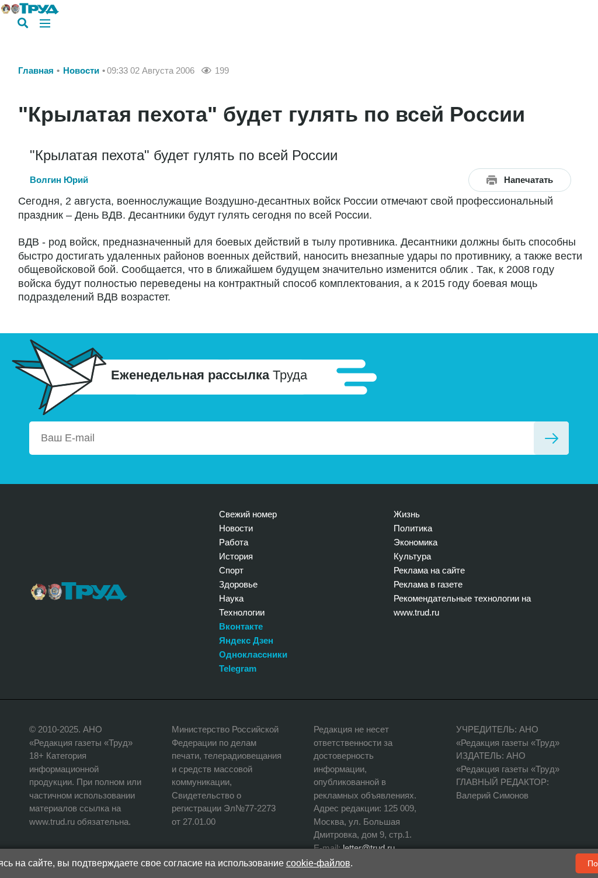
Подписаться (551, 438)
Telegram (237, 668)
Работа (233, 542)
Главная (36, 70)
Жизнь (407, 514)
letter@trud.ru (369, 848)
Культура (412, 556)
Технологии (242, 612)
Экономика (415, 542)
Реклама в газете (428, 584)
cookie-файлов (318, 863)
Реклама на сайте (429, 570)
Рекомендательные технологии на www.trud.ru (462, 605)
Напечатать (528, 180)
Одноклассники (253, 654)
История (236, 556)
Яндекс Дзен (246, 640)
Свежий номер (248, 514)
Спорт (231, 570)
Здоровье (238, 584)
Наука (231, 598)
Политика (413, 528)
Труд (79, 591)
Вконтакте (241, 626)
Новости (81, 70)
